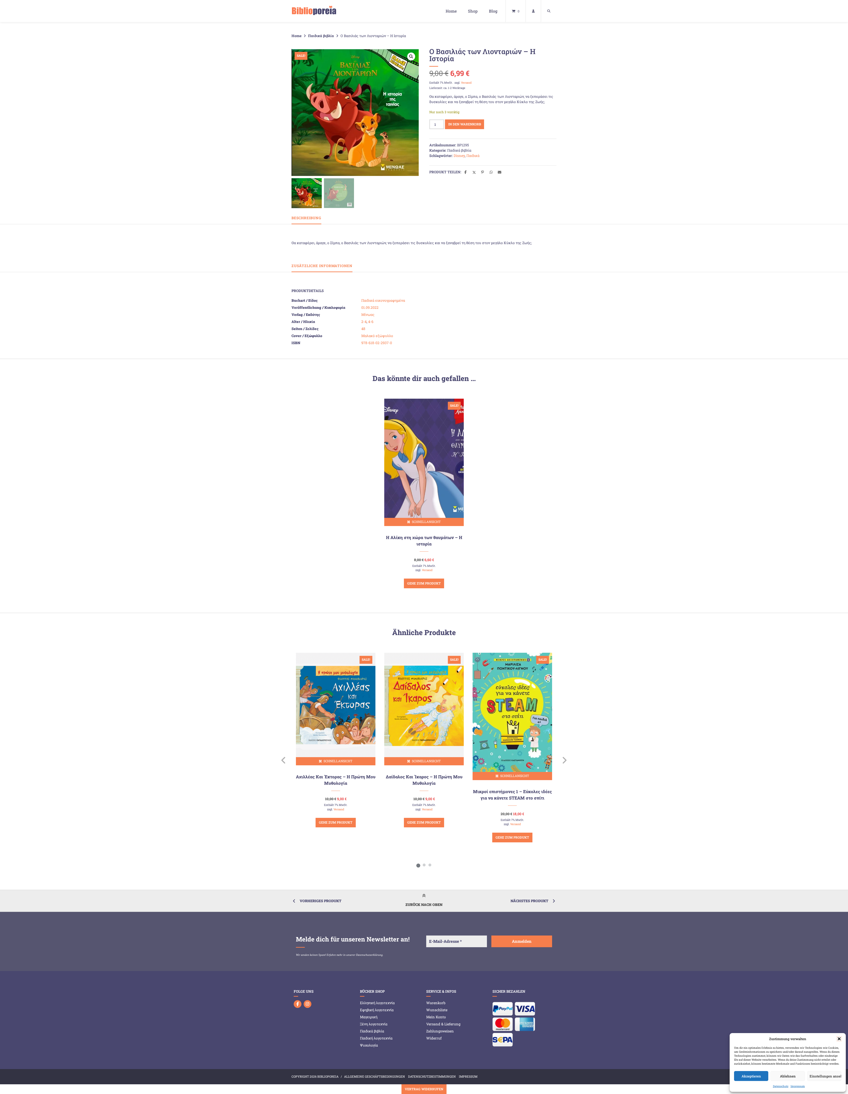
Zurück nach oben (424, 904)
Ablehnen (788, 1076)
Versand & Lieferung (443, 1024)
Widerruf (434, 1038)
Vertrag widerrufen (424, 1089)
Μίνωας (368, 314)
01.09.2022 (370, 307)
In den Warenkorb (464, 124)
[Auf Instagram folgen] (307, 1004)
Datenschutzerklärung (369, 954)
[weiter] (564, 760)
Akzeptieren (751, 1076)
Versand (466, 82)
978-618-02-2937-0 (376, 342)
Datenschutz (780, 1086)
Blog (493, 11)
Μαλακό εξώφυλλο (377, 335)
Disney (459, 155)
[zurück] (283, 760)
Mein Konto (436, 1017)
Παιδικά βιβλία (321, 35)
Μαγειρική (368, 1017)
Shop (473, 11)
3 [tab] (430, 865)
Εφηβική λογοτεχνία (377, 1009)
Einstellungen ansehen (825, 1076)
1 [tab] (418, 865)
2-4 (364, 321)
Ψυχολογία (369, 1045)
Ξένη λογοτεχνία (373, 1024)
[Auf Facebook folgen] (297, 1004)
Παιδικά (472, 155)
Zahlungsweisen (440, 1031)
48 (363, 328)
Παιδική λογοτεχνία (376, 1038)
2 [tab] (424, 865)
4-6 (370, 321)
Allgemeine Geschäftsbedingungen (374, 1077)
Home (451, 11)
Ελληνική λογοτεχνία (377, 1002)
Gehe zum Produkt (424, 583)
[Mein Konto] (533, 11)
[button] (839, 1039)
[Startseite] (314, 11)
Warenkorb (435, 1002)
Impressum (798, 1086)
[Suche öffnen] (548, 11)
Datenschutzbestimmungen (432, 1077)
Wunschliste (436, 1009)
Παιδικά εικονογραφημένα (383, 300)
